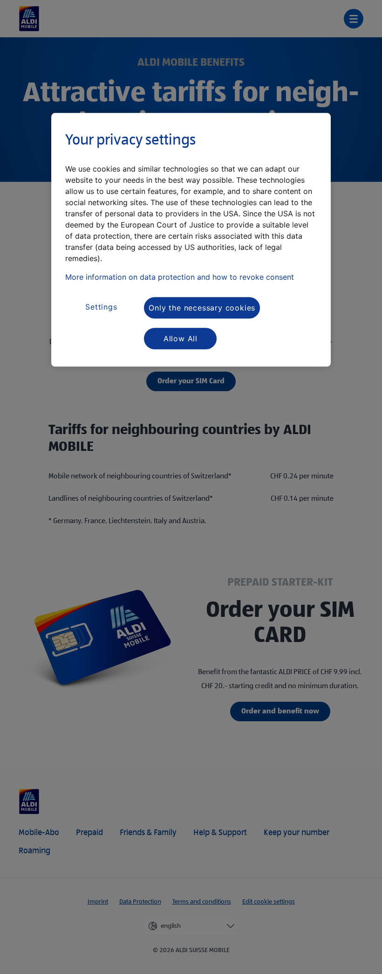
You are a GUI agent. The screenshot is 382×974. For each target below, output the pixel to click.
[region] (191, 240)
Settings (101, 306)
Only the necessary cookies (202, 307)
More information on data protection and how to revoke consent (179, 277)
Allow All (181, 338)
